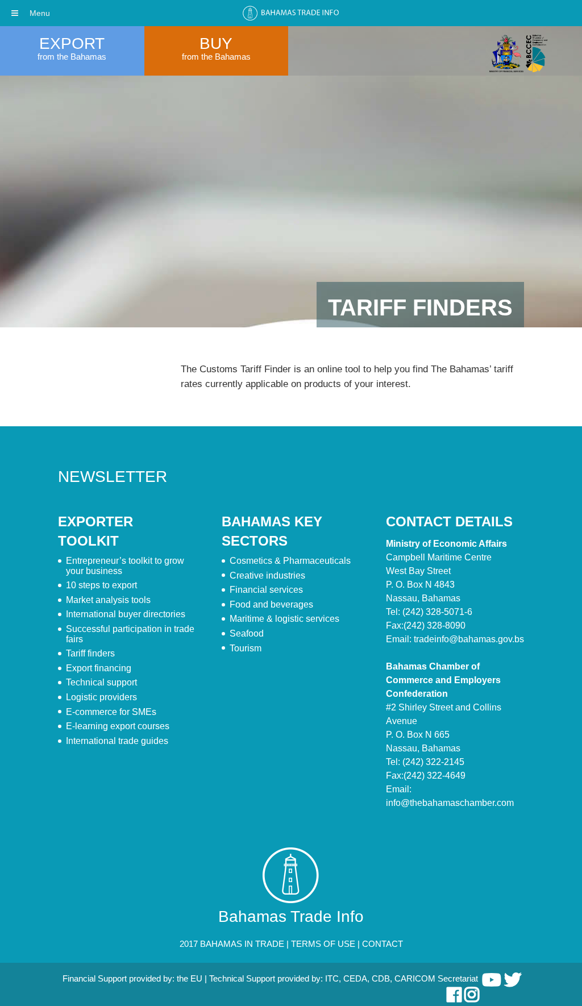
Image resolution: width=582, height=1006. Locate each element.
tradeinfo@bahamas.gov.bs (469, 639)
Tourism (245, 648)
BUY (215, 43)
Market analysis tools (108, 600)
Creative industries (267, 575)
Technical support (101, 682)
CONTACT (382, 944)
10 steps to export (101, 585)
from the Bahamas (72, 56)
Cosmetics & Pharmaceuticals (290, 561)
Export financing (98, 668)
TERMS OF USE (323, 944)
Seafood (247, 633)
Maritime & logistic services (284, 618)
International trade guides (117, 741)
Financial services (266, 590)
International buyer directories (125, 614)
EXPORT (72, 43)
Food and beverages (271, 604)
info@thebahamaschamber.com (450, 803)
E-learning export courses (117, 726)
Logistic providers (101, 697)
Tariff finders (90, 653)
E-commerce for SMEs (111, 712)
